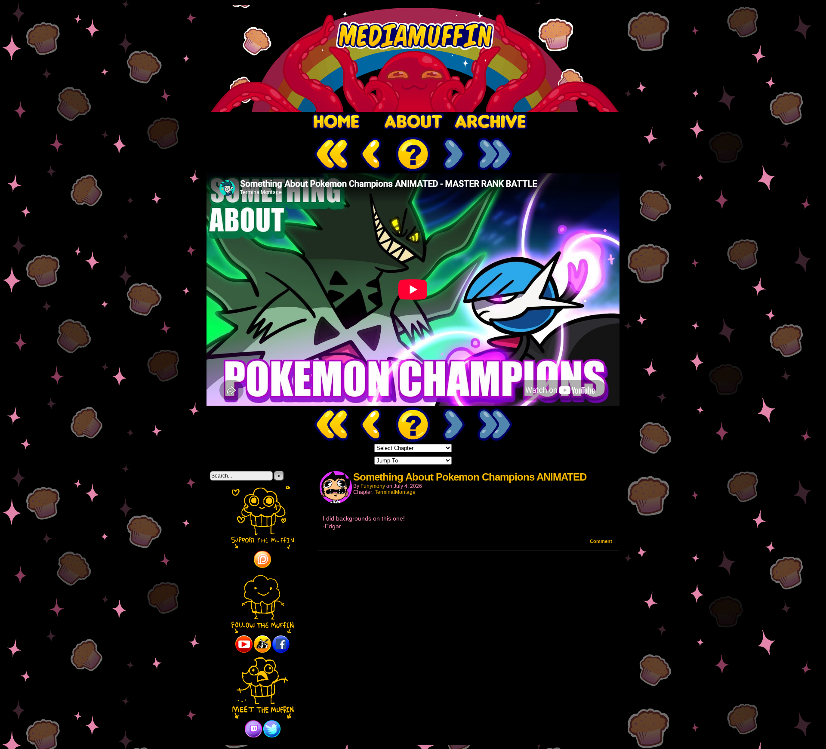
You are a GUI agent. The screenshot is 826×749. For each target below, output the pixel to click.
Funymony (373, 486)
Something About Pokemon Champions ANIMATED (469, 477)
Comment (601, 541)
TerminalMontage (395, 492)
